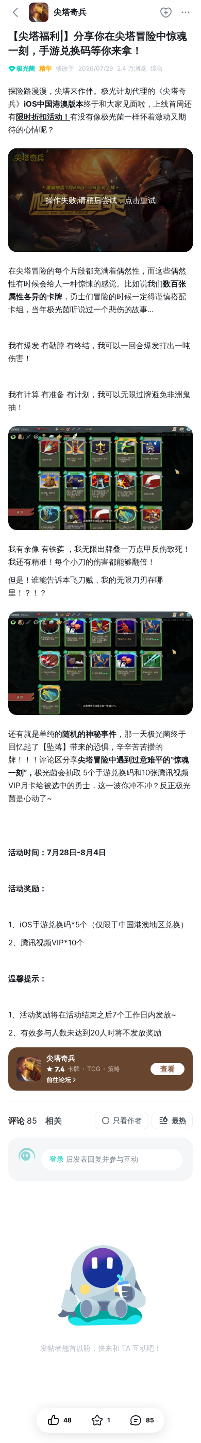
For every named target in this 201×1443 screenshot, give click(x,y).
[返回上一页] (15, 12)
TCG (93, 1069)
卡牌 (74, 1069)
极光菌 (25, 68)
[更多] (185, 12)
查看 (167, 1068)
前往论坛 (58, 1079)
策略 (114, 1069)
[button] (142, 1420)
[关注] (166, 12)
